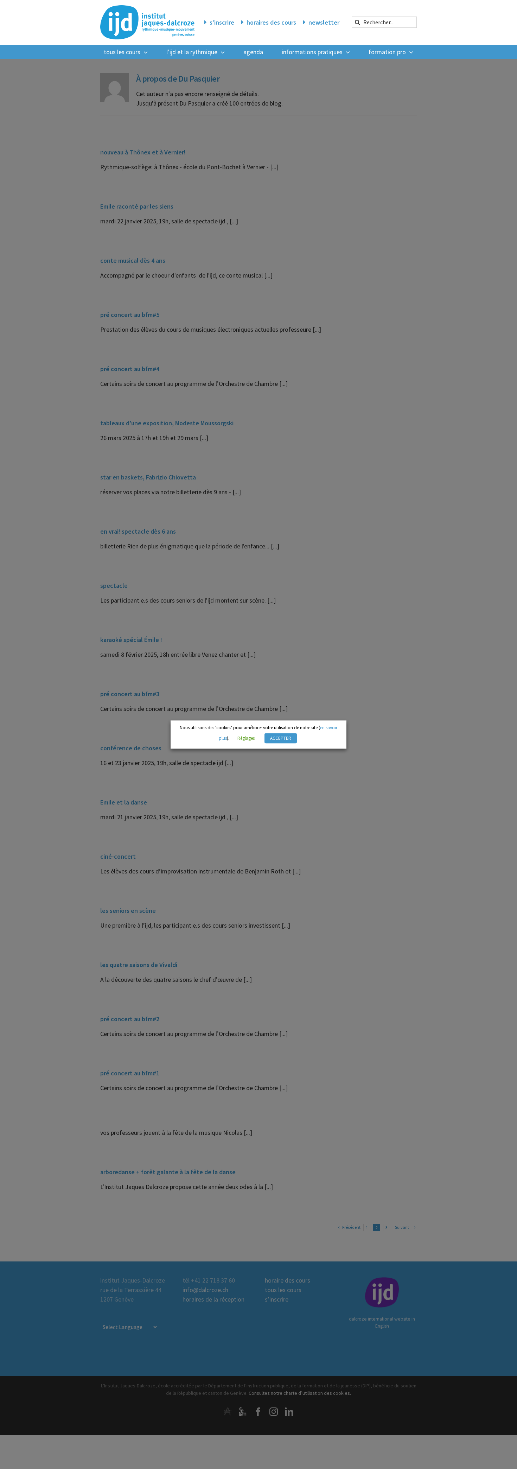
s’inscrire (222, 22)
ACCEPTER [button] (280, 738)
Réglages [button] (246, 738)
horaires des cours (271, 22)
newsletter (323, 22)
